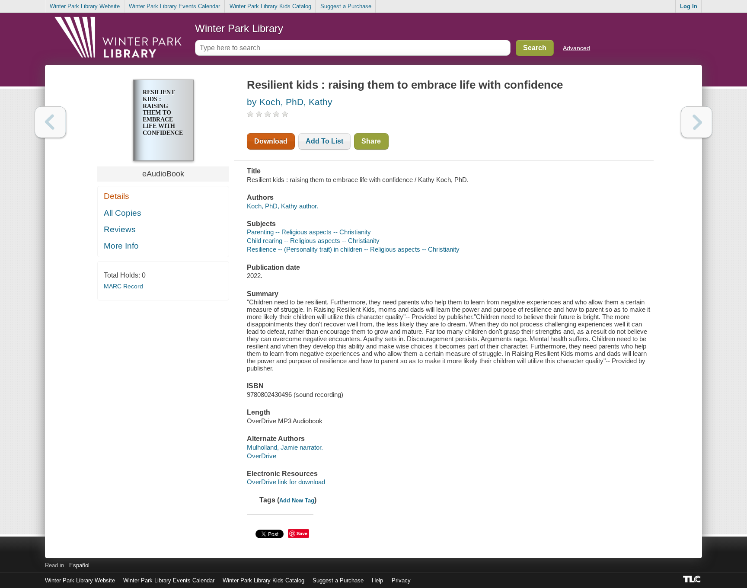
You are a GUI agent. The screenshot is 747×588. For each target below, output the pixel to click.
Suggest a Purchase (345, 6)
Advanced (576, 48)
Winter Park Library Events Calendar (174, 6)
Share (371, 141)
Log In (688, 6)
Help (377, 580)
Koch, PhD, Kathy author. (282, 206)
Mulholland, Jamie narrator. (285, 447)
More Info (121, 245)
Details (116, 196)
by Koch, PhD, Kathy (289, 102)
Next (696, 122)
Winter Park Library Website (85, 6)
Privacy (401, 580)
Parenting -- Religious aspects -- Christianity (309, 232)
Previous (50, 122)
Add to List (324, 141)
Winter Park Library (239, 28)
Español (79, 565)
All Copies (122, 212)
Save (302, 533)
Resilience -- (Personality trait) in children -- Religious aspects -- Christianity (353, 249)
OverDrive (261, 456)
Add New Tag (296, 500)
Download (270, 141)
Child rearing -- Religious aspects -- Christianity (313, 240)
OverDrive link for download (286, 482)
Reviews (120, 229)
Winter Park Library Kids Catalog (270, 6)
